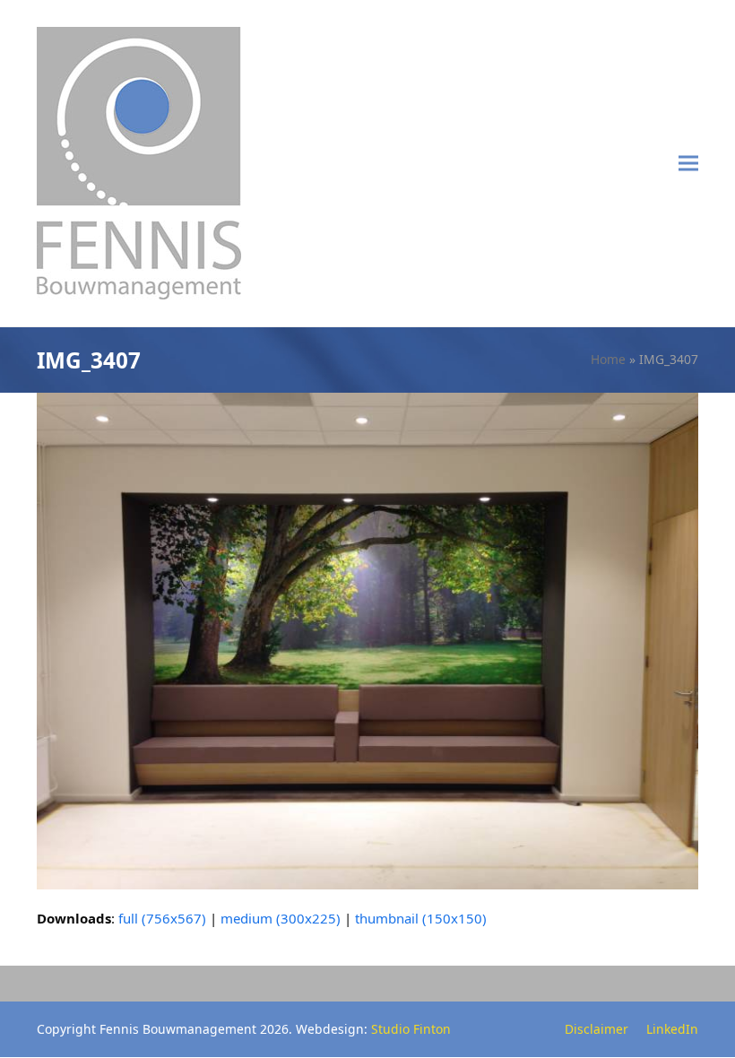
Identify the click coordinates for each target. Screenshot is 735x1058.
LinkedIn (672, 1028)
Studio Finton (411, 1028)
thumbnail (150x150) (421, 918)
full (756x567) (162, 918)
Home (608, 359)
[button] (688, 163)
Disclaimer (596, 1028)
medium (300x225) (280, 918)
